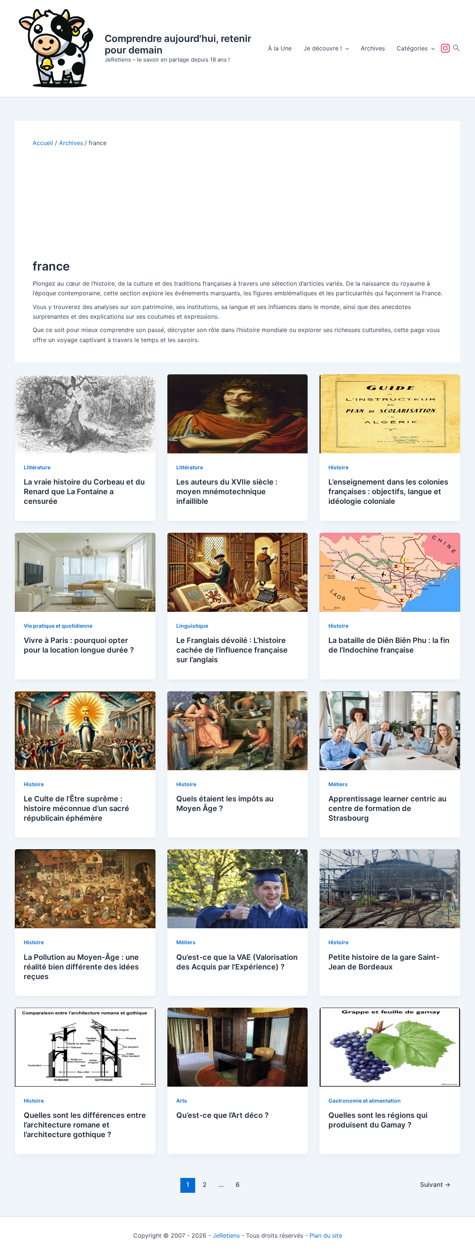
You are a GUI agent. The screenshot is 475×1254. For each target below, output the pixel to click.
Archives (373, 48)
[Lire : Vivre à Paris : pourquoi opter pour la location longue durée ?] (85, 571)
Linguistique (192, 626)
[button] (345, 48)
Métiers (338, 784)
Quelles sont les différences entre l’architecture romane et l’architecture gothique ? (85, 1125)
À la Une (280, 48)
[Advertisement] (237, 203)
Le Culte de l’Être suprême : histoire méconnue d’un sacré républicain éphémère (76, 808)
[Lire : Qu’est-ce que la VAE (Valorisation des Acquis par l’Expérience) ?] (237, 888)
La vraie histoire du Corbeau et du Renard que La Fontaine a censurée (84, 491)
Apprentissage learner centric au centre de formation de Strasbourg (387, 808)
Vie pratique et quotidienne (58, 626)
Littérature (37, 467)
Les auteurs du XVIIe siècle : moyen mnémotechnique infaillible (227, 491)
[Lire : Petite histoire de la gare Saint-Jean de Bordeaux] (390, 888)
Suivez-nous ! (447, 48)
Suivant (435, 1184)
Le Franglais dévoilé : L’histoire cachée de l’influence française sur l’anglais (232, 650)
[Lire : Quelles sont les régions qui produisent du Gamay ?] (390, 1046)
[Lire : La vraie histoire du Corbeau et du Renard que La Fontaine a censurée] (85, 413)
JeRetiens (226, 1235)
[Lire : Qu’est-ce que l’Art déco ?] (237, 1046)
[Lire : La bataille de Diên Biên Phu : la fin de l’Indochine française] (390, 571)
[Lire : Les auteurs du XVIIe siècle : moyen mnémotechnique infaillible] (237, 413)
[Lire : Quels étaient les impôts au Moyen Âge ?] (237, 730)
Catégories (412, 48)
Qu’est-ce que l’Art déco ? (222, 1115)
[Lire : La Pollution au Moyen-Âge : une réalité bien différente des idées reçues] (85, 888)
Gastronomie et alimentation (364, 1100)
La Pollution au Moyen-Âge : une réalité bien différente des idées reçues (81, 967)
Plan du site (325, 1235)
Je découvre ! (323, 48)
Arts (181, 1100)
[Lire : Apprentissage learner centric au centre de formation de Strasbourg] (390, 730)
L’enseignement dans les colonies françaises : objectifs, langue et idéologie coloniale (388, 491)
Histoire (338, 467)
